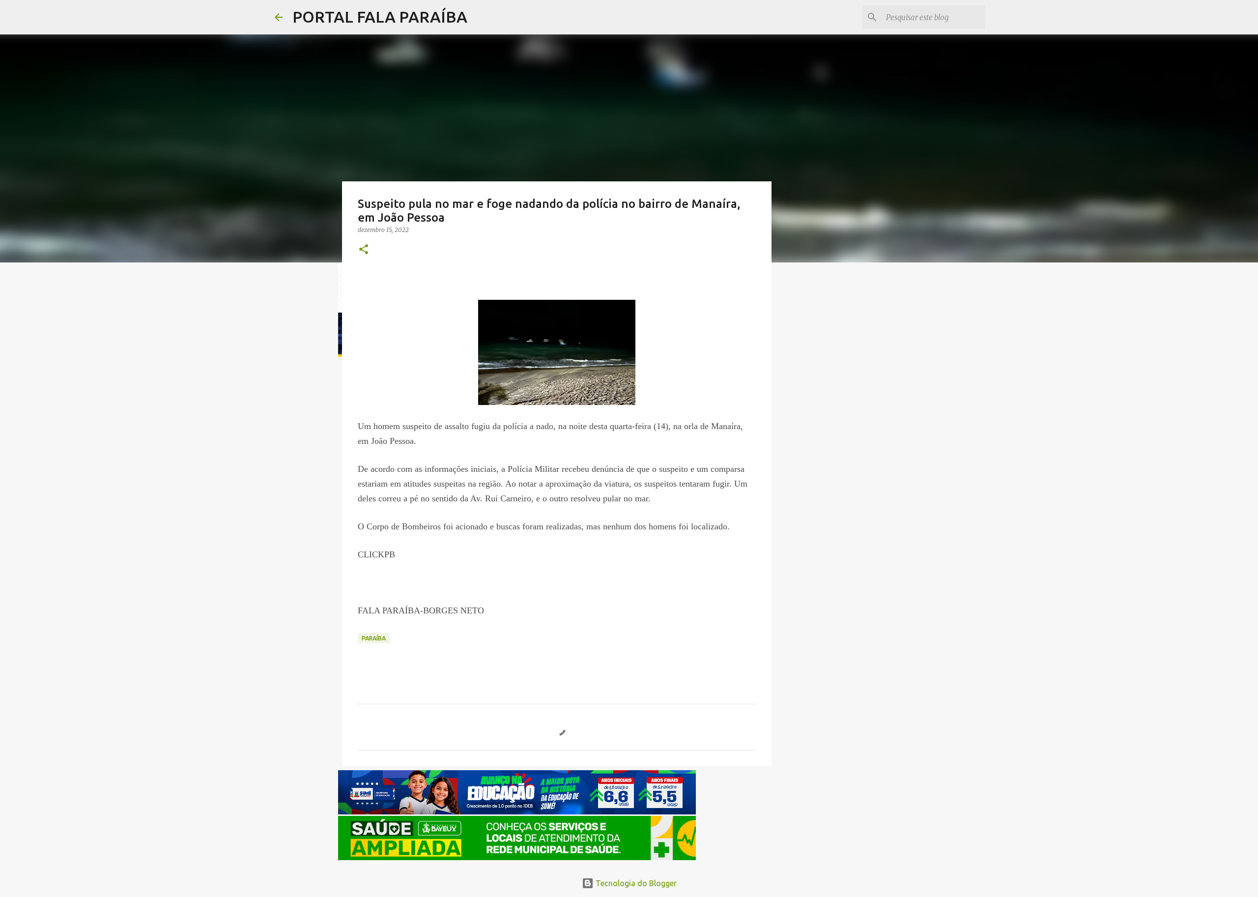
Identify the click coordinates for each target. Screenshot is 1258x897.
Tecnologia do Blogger (635, 883)
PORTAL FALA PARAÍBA (379, 17)
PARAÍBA (374, 638)
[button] (364, 250)
